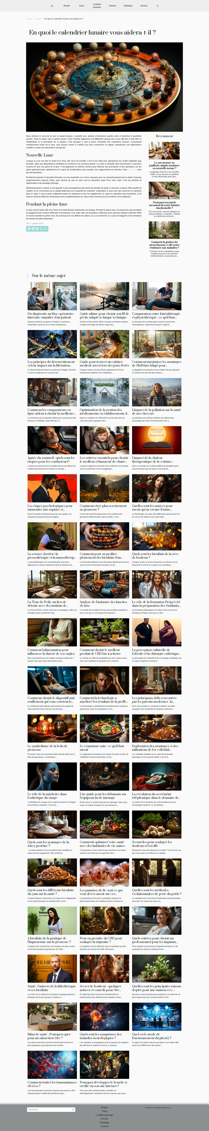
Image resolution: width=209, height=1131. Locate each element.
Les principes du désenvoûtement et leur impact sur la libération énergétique (51, 365)
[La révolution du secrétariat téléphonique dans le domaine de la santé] (156, 776)
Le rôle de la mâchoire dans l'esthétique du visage (47, 796)
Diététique (128, 6)
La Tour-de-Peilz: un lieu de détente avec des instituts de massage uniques (47, 606)
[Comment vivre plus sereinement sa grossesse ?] (104, 488)
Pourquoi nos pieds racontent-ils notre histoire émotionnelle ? (164, 205)
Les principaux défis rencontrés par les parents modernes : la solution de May (154, 702)
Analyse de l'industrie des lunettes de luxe (103, 604)
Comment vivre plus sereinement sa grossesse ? (103, 508)
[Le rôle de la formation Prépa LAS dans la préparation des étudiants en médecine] (156, 584)
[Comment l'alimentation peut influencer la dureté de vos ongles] (52, 632)
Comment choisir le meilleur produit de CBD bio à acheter (100, 652)
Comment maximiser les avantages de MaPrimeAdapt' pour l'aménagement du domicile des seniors (156, 367)
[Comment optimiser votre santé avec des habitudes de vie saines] (104, 824)
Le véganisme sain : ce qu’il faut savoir (102, 748)
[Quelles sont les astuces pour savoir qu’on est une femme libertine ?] (156, 488)
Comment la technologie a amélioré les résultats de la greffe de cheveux (103, 702)
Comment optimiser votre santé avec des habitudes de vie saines (102, 844)
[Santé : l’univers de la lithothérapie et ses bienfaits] (52, 968)
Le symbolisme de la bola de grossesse (47, 748)
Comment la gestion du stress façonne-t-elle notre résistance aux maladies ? (164, 245)
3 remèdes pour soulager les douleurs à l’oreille (152, 844)
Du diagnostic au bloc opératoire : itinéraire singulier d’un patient (51, 316)
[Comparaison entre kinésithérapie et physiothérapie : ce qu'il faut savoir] (156, 296)
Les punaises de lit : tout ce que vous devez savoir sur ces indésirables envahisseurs (101, 894)
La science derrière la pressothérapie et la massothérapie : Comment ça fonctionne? (52, 557)
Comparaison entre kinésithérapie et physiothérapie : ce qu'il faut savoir (156, 317)
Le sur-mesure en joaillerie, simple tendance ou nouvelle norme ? (164, 165)
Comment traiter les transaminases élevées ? (52, 1084)
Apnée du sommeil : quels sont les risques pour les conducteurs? (51, 460)
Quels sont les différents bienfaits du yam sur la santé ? (51, 892)
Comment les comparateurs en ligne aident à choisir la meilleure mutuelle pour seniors (51, 413)
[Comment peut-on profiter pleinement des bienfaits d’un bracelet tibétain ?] (104, 536)
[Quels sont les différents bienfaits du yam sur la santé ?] (52, 872)
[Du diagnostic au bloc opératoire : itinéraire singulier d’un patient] (52, 296)
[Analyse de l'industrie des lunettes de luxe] (104, 584)
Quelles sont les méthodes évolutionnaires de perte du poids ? (156, 892)
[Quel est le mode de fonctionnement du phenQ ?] (156, 1017)
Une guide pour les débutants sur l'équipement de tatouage (103, 796)
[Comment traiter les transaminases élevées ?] (52, 1065)
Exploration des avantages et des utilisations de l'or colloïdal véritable (155, 750)
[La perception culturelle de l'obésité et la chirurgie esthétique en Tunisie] (156, 632)
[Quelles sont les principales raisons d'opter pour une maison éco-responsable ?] (156, 968)
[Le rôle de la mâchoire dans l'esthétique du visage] (52, 776)
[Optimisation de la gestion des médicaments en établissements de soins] (104, 392)
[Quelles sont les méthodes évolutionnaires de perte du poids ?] (156, 872)
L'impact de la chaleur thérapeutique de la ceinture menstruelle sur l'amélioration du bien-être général (155, 463)
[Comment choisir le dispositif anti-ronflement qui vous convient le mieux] (52, 680)
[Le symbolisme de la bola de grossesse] (52, 728)
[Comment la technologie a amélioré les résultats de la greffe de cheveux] (104, 680)
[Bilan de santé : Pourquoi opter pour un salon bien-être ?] (52, 1017)
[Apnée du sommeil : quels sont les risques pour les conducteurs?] (52, 440)
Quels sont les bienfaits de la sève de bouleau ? (155, 556)
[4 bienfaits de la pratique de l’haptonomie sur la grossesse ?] (52, 920)
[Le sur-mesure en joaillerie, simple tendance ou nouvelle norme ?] (164, 151)
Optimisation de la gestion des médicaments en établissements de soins (104, 413)
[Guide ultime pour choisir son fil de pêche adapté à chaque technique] (104, 296)
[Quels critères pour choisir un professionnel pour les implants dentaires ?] (156, 920)
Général (143, 6)
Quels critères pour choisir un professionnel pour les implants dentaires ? (154, 942)
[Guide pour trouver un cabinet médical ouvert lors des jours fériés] (104, 344)
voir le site (132, 170)
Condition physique (97, 5)
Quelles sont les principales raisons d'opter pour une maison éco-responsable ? (156, 990)
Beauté (67, 6)
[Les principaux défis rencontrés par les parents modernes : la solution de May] (156, 680)
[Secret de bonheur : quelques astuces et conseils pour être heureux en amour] (104, 968)
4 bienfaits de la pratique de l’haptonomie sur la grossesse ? (49, 940)
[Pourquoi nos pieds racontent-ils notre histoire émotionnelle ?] (164, 190)
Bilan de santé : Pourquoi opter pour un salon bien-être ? (49, 1036)
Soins (81, 6)
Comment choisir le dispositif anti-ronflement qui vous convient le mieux (51, 702)
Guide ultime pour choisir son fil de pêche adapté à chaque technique (104, 316)
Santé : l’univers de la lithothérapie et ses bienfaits (52, 988)
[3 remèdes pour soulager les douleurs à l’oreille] (156, 824)
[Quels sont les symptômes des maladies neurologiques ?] (104, 1017)
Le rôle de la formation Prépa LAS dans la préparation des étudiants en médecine (156, 606)
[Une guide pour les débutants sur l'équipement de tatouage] (104, 776)
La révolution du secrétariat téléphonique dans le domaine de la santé (155, 798)
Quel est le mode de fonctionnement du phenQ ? (151, 1036)
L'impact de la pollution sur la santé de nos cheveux (156, 412)
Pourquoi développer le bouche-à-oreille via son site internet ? (104, 1084)
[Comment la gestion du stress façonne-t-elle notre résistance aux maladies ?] (164, 230)
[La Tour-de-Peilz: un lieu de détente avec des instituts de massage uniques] (52, 584)
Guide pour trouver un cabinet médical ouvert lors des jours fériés (104, 364)
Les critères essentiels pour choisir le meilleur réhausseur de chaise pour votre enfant (104, 461)
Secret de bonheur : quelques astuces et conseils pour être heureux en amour (100, 990)
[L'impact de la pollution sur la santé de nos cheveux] (156, 392)
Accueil (29, 19)
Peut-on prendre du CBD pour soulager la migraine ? (101, 940)
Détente (112, 6)
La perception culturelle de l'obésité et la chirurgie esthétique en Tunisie (155, 653)
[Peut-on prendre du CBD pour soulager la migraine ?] (104, 920)
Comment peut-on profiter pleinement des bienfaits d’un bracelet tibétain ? (100, 557)
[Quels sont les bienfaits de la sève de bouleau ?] (156, 536)
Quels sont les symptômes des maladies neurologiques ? (101, 1036)
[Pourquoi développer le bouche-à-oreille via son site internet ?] (104, 1065)
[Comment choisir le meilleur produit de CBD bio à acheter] (104, 632)
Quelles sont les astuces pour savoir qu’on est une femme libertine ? (152, 509)
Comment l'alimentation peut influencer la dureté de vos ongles (51, 652)
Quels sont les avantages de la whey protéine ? (48, 844)
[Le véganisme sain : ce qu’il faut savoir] (104, 728)
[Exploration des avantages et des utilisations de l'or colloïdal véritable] (156, 728)
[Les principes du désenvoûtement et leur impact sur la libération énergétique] (52, 344)
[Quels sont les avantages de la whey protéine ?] (52, 824)
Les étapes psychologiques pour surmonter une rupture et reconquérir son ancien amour (50, 509)
